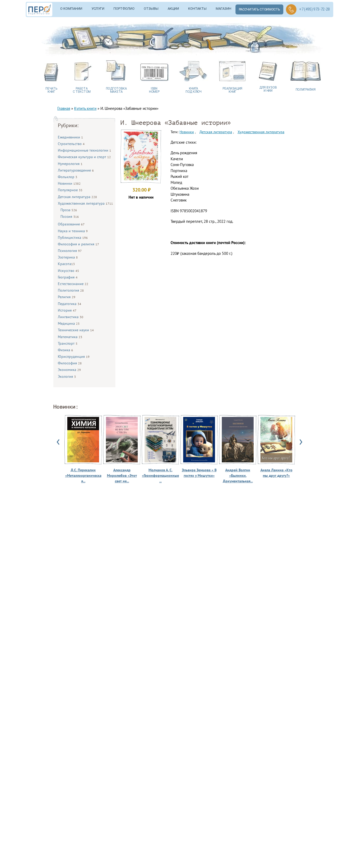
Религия (66, 296)
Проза (68, 210)
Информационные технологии (84, 150)
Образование (71, 224)
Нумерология (70, 163)
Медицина (69, 323)
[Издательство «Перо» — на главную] (41, 9)
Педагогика (69, 303)
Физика (65, 350)
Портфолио (124, 9)
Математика (70, 336)
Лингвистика (70, 316)
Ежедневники (70, 137)
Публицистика (73, 237)
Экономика (69, 369)
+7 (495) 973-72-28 (314, 9)
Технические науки (76, 330)
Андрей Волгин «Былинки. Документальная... (238, 475)
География (68, 277)
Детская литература (77, 196)
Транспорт (68, 343)
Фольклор (67, 176)
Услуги (97, 9)
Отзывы (151, 9)
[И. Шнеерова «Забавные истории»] (141, 178)
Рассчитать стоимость (259, 9)
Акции (173, 9)
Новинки (69, 183)
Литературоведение (76, 170)
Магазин (223, 9)
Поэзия (69, 216)
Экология (67, 376)
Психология (70, 250)
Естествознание (73, 283)
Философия (70, 363)
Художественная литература (85, 203)
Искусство (68, 270)
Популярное (70, 190)
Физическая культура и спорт (84, 156)
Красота (66, 263)
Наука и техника (73, 231)
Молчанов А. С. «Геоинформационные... (160, 475)
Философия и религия (78, 244)
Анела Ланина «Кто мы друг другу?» (276, 473)
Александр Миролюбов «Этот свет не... (122, 475)
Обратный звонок (291, 9)
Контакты (197, 9)
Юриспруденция (74, 356)
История (67, 310)
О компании (71, 9)
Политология (71, 290)
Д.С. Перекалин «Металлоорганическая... (83, 475)
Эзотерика (68, 257)
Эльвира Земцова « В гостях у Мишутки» (199, 473)
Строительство (71, 143)
